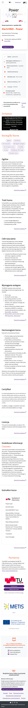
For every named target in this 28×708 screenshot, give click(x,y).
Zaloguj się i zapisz (8, 47)
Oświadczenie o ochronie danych (11, 698)
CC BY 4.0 (19, 425)
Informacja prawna (18, 693)
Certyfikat (20, 147)
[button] (10, 2)
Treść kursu (17, 140)
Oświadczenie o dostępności (13, 696)
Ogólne (9, 140)
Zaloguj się (18, 2)
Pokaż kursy (14, 586)
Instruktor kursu (13, 153)
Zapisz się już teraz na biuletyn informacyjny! (12, 689)
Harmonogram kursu (9, 147)
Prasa (10, 693)
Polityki (23, 698)
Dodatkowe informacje (17, 150)
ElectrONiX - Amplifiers (11, 312)
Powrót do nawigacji (19, 190)
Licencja (6, 150)
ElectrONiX (7, 41)
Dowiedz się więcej (24, 105)
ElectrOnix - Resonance (13, 316)
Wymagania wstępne (19, 143)
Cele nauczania (6, 143)
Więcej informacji (14, 589)
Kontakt (5, 693)
